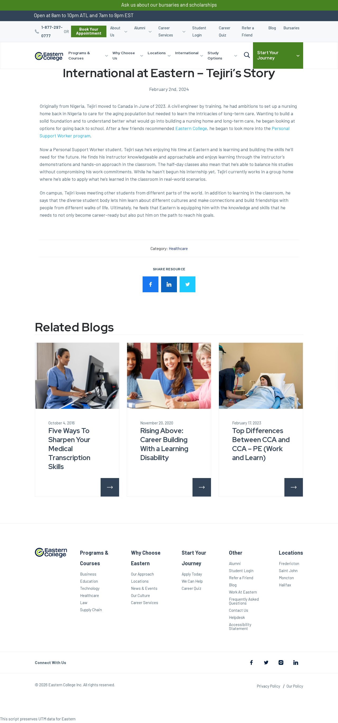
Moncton (286, 577)
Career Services (165, 31)
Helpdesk (237, 617)
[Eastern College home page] (49, 56)
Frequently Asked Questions (244, 601)
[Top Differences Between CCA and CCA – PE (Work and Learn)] (261, 376)
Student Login (199, 31)
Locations (157, 52)
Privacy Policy (268, 686)
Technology (90, 588)
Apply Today (192, 574)
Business (88, 574)
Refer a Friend (248, 31)
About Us (115, 31)
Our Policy (295, 686)
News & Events (144, 588)
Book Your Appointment (88, 31)
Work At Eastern (243, 592)
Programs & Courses (79, 55)
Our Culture (140, 595)
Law (83, 602)
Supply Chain (91, 609)
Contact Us (238, 610)
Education (89, 581)
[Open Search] (247, 55)
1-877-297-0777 (52, 31)
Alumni (139, 27)
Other (235, 552)
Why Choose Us (123, 55)
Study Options (215, 55)
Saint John (288, 570)
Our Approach (142, 574)
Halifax (285, 584)
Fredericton (289, 563)
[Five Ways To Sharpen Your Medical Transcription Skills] (77, 376)
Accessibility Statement (240, 626)
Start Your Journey (268, 55)
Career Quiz (224, 31)
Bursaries (291, 27)
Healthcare (178, 248)
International (186, 52)
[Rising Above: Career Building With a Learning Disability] (169, 376)
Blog (272, 27)
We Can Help (192, 581)
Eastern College (191, 128)
